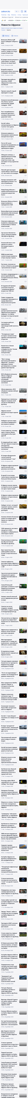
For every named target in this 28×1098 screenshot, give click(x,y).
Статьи (19, 15)
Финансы (13, 15)
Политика (3, 15)
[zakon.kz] (5, 11)
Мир (9, 15)
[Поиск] (22, 11)
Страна (3, 30)
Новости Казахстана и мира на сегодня (11, 28)
